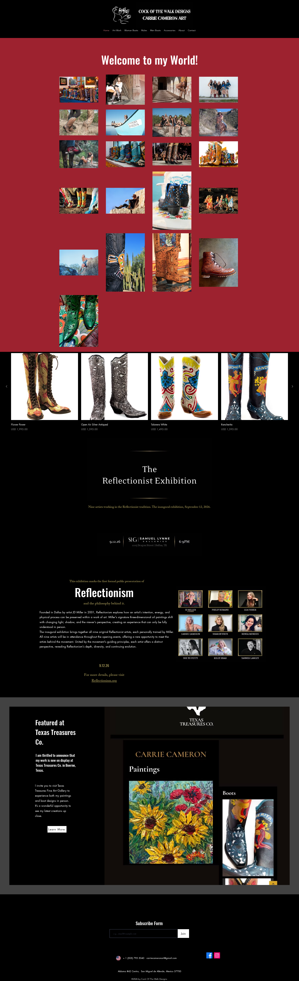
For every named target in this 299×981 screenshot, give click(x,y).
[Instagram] (217, 955)
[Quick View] (44, 386)
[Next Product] (292, 386)
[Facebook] (209, 955)
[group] (149, 392)
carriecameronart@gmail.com (162, 958)
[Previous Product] (6, 386)
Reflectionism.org (104, 681)
